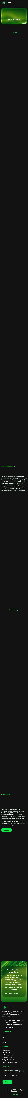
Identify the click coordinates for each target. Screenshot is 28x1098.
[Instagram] (14, 1095)
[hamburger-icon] (25, 3)
